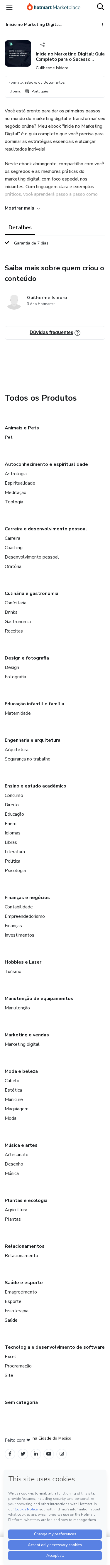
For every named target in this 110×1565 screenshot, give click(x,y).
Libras (11, 842)
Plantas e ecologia (26, 1200)
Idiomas (13, 833)
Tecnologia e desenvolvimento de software (55, 1347)
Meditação (15, 492)
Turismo (13, 971)
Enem (10, 823)
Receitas (14, 631)
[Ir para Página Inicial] (53, 7)
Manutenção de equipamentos (39, 998)
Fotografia (15, 677)
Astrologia (16, 473)
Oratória (13, 566)
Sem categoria (21, 1402)
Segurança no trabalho (27, 759)
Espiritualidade (20, 483)
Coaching (14, 547)
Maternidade (18, 713)
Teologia (14, 502)
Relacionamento (21, 1255)
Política (12, 861)
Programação (18, 1366)
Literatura (15, 852)
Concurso (14, 795)
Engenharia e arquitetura (32, 740)
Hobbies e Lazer (23, 962)
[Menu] (9, 7)
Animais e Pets (22, 428)
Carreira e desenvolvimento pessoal (46, 529)
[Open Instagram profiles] (61, 1454)
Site (9, 1375)
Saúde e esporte (24, 1282)
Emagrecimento (21, 1292)
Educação (14, 814)
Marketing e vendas (27, 1035)
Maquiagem (16, 1109)
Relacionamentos (25, 1246)
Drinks (11, 612)
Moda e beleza (21, 1071)
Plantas (13, 1219)
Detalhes (20, 227)
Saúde (11, 1320)
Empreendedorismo (25, 916)
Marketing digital (22, 1044)
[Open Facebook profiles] (10, 1454)
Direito (12, 805)
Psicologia (15, 870)
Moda (10, 1118)
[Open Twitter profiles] (23, 1454)
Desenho (14, 1164)
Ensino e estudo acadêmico (35, 786)
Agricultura (16, 1210)
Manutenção (17, 1008)
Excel (10, 1356)
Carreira (12, 538)
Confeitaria (15, 603)
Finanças (13, 926)
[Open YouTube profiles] (48, 1454)
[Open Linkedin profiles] (35, 1454)
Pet (9, 437)
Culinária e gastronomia (31, 593)
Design (12, 667)
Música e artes (21, 1145)
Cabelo (12, 1080)
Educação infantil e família (34, 704)
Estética (13, 1090)
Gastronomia (18, 621)
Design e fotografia (27, 658)
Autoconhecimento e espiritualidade (46, 464)
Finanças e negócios (27, 897)
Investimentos (19, 935)
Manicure (14, 1099)
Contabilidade (19, 907)
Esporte (13, 1301)
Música (12, 1173)
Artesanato (16, 1154)
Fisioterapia (16, 1311)
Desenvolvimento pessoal (32, 557)
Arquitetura (16, 749)
